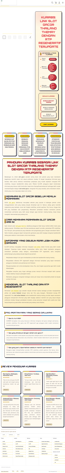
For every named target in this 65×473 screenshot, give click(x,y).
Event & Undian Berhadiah (19, 446)
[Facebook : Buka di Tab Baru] (58, 471)
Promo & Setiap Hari (18, 441)
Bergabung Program (45, 453)
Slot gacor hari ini (5, 446)
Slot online (4, 448)
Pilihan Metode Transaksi (19, 448)
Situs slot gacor (5, 453)
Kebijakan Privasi (31, 451)
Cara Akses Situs (57, 441)
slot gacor (12, 202)
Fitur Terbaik (17, 451)
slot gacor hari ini (21, 226)
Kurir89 (29, 162)
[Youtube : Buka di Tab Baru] (63, 471)
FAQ (29, 448)
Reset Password (44, 446)
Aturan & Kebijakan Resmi (58, 446)
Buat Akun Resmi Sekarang (45, 441)
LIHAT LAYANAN (48, 124)
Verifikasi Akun (44, 451)
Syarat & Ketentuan (31, 453)
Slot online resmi (5, 456)
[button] (55, 2)
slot (55, 462)
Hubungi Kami (57, 448)
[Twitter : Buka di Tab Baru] (59, 471)
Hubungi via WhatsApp (32, 446)
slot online (37, 247)
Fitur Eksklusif (18, 453)
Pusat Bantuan (31, 441)
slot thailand (14, 290)
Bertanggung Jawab (32, 456)
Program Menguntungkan (19, 456)
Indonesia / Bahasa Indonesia (4, 471)
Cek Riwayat (43, 448)
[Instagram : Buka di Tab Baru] (61, 471)
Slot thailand (4, 451)
